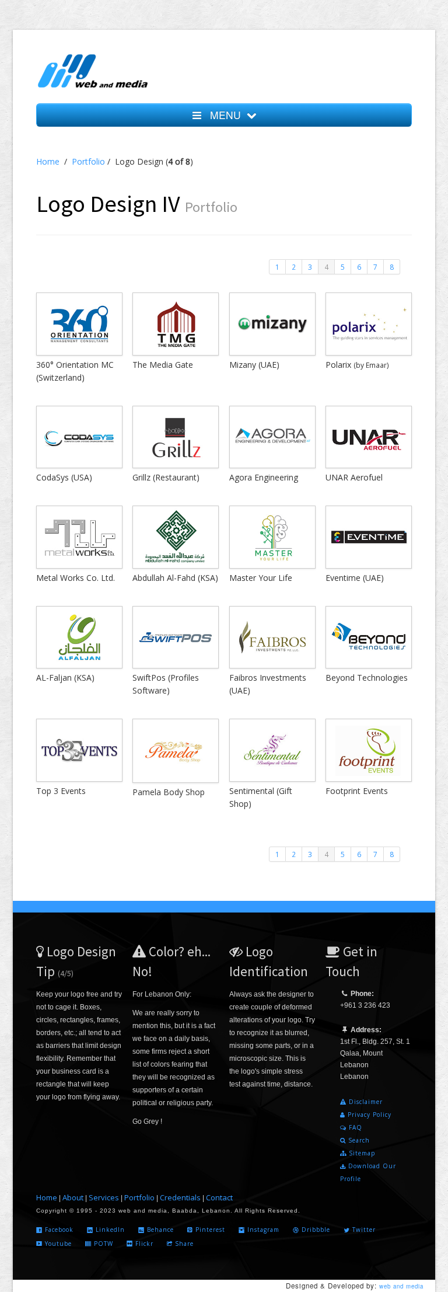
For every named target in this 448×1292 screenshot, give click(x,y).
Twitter (363, 1229)
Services (104, 1197)
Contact (219, 1197)
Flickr (143, 1243)
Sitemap (360, 1153)
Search (358, 1140)
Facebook (58, 1229)
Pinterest (209, 1229)
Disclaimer (364, 1102)
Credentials (180, 1197)
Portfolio (88, 161)
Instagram (262, 1229)
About (72, 1197)
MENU (224, 114)
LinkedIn (109, 1229)
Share (183, 1243)
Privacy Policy (368, 1114)
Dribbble (314, 1229)
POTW (102, 1243)
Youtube (57, 1243)
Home (48, 161)
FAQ (354, 1127)
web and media (401, 1286)
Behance (159, 1229)
